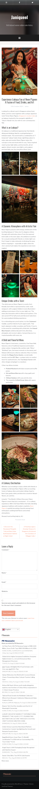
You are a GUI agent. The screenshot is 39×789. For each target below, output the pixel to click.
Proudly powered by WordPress (12, 784)
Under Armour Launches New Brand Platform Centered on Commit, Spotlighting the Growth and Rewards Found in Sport (18, 729)
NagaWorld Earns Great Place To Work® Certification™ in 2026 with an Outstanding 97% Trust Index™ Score (17, 739)
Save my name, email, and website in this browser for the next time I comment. (18, 604)
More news (5, 761)
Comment (5, 550)
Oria (30, 784)
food (23, 519)
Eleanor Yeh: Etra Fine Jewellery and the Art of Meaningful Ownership (17, 707)
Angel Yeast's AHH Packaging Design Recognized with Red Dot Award (18, 749)
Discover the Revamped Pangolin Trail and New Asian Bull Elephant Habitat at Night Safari (10, 531)
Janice (26, 106)
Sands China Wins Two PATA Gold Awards (16, 755)
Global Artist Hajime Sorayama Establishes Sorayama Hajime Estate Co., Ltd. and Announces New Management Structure (19, 659)
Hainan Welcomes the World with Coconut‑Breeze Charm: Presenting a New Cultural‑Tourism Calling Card (18, 677)
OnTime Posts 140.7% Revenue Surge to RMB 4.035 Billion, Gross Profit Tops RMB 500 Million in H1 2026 (19, 647)
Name (4, 573)
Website (5, 591)
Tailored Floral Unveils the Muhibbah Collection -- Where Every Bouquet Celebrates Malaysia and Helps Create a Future (19, 698)
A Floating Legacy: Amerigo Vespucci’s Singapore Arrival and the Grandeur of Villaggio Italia (29, 531)
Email (4, 582)
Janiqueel (19, 17)
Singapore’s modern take (27, 116)
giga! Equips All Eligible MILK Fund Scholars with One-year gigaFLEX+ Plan (17, 668)
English (8, 629)
